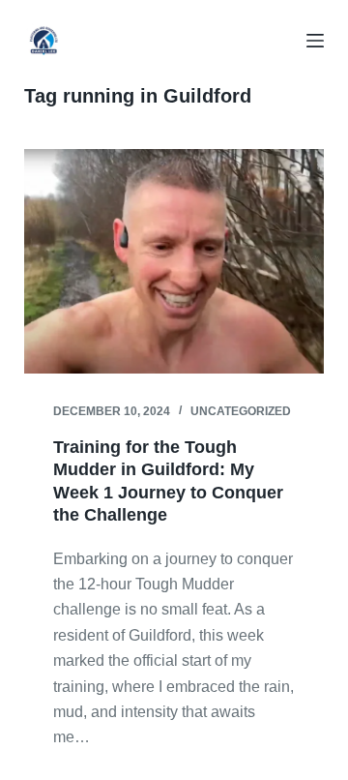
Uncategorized (240, 411)
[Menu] (315, 40)
